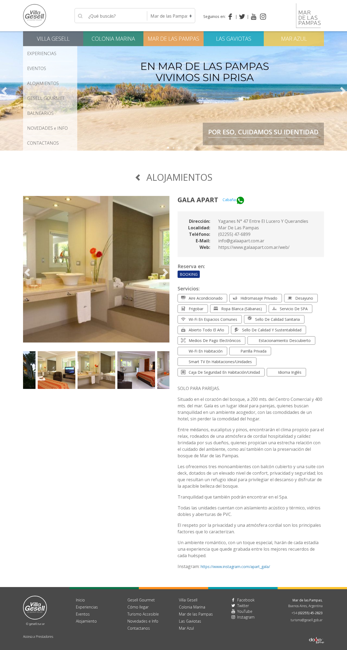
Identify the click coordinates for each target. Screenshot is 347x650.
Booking (189, 274)
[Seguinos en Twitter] (243, 16)
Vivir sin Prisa (303, 136)
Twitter (243, 605)
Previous (4, 91)
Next (343, 91)
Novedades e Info (142, 621)
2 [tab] (173, 148)
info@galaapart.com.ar (241, 241)
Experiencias (87, 607)
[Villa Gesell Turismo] (35, 610)
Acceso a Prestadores (38, 636)
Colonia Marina (113, 38)
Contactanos (138, 628)
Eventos (36, 68)
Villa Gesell (53, 38)
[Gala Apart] (96, 272)
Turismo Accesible (143, 614)
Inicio (80, 600)
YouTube (244, 611)
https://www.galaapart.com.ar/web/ (254, 247)
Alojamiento (86, 621)
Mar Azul (294, 38)
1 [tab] (168, 148)
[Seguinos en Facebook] (231, 16)
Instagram (246, 617)
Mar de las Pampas (286, 125)
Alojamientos (43, 83)
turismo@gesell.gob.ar (307, 620)
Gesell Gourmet (46, 98)
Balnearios (40, 113)
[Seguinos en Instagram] (263, 16)
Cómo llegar (138, 607)
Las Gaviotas (233, 38)
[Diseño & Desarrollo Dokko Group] (316, 633)
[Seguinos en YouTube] (253, 16)
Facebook (246, 600)
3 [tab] (179, 148)
